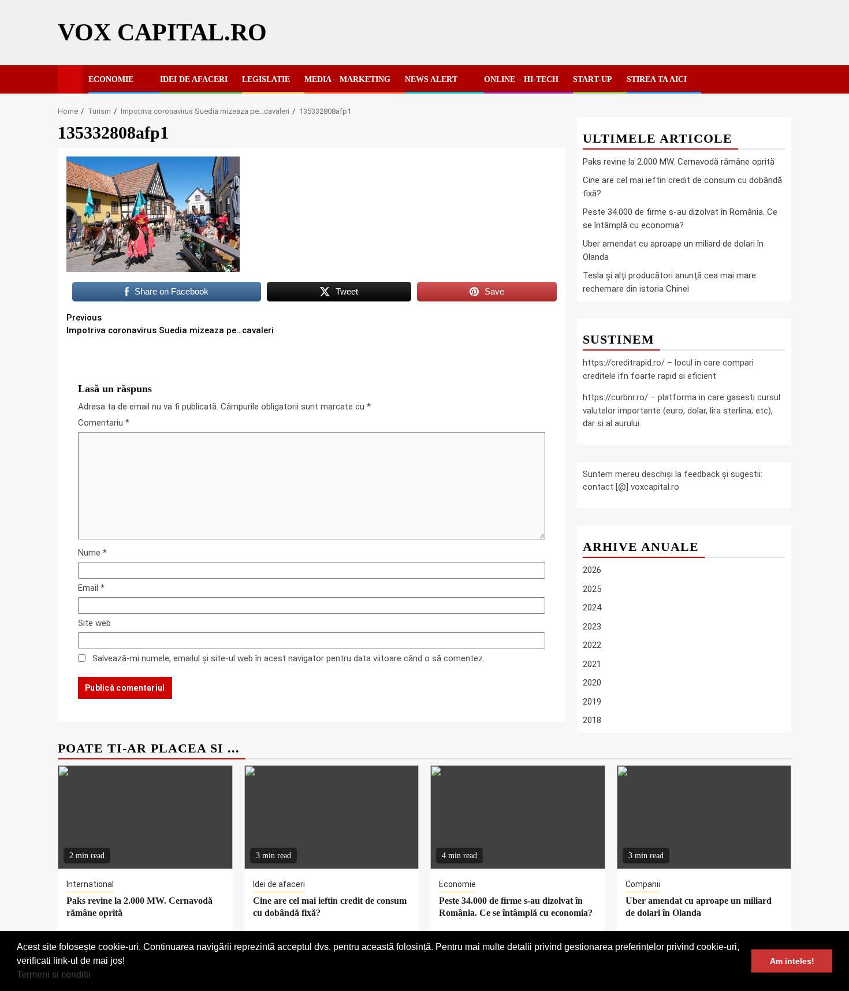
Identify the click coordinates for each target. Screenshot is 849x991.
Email (91, 588)
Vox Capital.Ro (162, 32)
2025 (592, 589)
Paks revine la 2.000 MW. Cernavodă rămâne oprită (678, 162)
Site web (94, 623)
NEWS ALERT (431, 79)
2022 (592, 645)
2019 (592, 701)
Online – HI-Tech (521, 79)
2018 (592, 720)
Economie (110, 79)
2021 (592, 664)
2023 (592, 626)
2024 (592, 607)
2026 (592, 570)
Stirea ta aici (657, 79)
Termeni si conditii (54, 974)
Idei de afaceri (194, 79)
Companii (642, 884)
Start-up (592, 79)
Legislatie (266, 79)
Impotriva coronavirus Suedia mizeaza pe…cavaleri (170, 324)
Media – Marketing (347, 79)
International (90, 884)
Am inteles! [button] (792, 961)
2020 (592, 682)
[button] (94, 976)
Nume (92, 552)
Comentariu (103, 423)
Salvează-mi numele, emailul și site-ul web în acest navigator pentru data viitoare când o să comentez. (288, 658)
